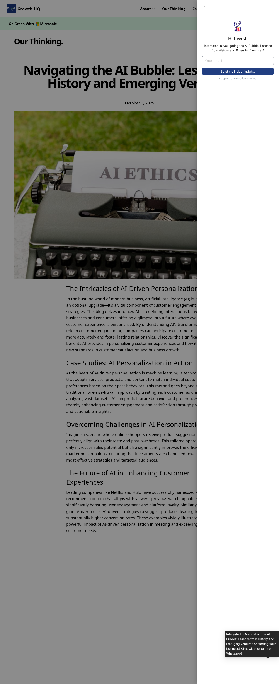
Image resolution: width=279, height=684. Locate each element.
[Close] (204, 6)
